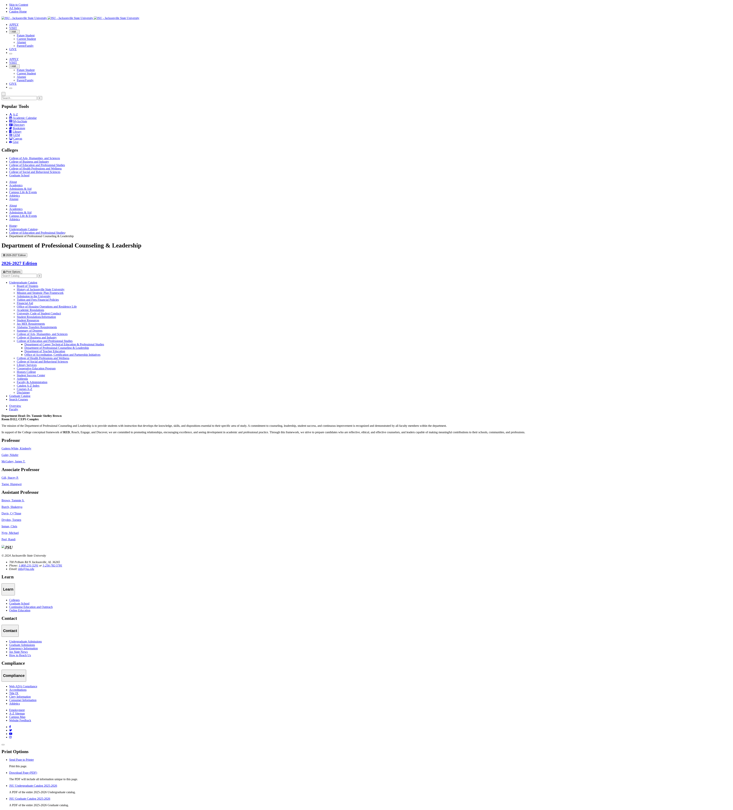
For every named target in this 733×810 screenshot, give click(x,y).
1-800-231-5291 (28, 565)
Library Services (27, 365)
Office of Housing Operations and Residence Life (47, 306)
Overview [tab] (15, 405)
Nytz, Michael (10, 532)
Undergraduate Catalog (23, 229)
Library (17, 131)
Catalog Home (18, 11)
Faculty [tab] (13, 409)
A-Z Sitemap (17, 713)
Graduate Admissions (22, 645)
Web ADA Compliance (23, 686)
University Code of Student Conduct (39, 313)
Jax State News (18, 651)
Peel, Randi (8, 539)
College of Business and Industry (29, 161)
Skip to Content (18, 4)
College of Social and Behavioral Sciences (34, 172)
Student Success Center (31, 375)
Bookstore (19, 128)
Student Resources (28, 320)
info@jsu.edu (26, 569)
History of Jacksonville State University (41, 289)
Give (16, 142)
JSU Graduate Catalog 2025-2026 (29, 798)
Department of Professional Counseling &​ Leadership (56, 347)
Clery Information (20, 696)
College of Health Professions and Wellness (35, 168)
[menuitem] (370, 158)
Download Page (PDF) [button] (23, 772)
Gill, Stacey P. (10, 477)
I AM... (14, 31)
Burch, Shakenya (12, 506)
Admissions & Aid (20, 188)
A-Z (15, 114)
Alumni (21, 42)
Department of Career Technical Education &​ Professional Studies (64, 344)
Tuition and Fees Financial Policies (38, 299)
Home (13, 225)
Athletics (14, 195)
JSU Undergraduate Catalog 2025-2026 (33, 785)
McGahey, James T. (13, 461)
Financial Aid (25, 303)
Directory (19, 124)
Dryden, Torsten (11, 519)
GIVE (13, 49)
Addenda (22, 378)
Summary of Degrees (29, 330)
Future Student (26, 35)
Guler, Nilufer (10, 455)
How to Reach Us (20, 655)
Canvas (17, 138)
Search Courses (18, 399)
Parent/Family (25, 45)
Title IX (14, 693)
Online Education (19, 610)
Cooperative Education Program (36, 368)
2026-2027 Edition (19, 263)
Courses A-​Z (24, 389)
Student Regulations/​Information (36, 317)
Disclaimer (23, 392)
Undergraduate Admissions (25, 641)
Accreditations (18, 689)
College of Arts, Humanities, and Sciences (34, 158)
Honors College (26, 371)
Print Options (13, 271)
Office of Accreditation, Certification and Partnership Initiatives (62, 354)
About (13, 182)
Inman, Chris (9, 526)
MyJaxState (20, 121)
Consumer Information (22, 700)
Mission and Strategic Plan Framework (40, 292)
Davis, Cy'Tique (11, 513)
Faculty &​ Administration (32, 382)
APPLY (14, 24)
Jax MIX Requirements (31, 323)
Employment (17, 710)
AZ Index (15, 8)
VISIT (13, 28)
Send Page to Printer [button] (21, 759)
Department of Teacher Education (44, 351)
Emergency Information (23, 648)
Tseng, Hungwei (12, 484)
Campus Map (17, 717)
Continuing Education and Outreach (31, 607)
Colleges (14, 600)
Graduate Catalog (19, 396)
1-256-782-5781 (52, 565)
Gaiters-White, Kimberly (16, 448)
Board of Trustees (27, 286)
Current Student (26, 38)
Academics (16, 185)
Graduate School (19, 175)
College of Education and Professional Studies (37, 165)
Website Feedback (20, 720)
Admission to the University (34, 296)
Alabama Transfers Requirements (37, 327)
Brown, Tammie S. (13, 500)
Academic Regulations (30, 310)
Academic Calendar (25, 118)
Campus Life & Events (23, 192)
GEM (16, 135)
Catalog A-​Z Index (28, 385)
